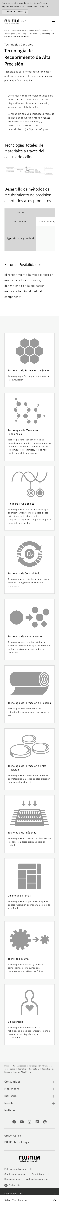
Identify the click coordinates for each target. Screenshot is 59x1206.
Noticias (10, 1110)
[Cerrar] (55, 1194)
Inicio (6, 30)
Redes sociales (12, 1179)
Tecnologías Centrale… (28, 33)
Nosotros (10, 1103)
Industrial (11, 1096)
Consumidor (12, 1081)
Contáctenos (38, 1174)
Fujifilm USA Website (15, 12)
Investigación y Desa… (39, 30)
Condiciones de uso (14, 1174)
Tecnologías (9, 33)
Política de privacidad (15, 1169)
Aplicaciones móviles (37, 1179)
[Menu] (53, 21)
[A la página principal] (11, 21)
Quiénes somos (19, 30)
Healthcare (11, 1089)
